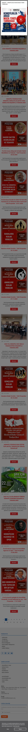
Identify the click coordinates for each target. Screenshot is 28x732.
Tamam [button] (20, 729)
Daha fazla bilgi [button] (16, 726)
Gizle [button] (8, 729)
